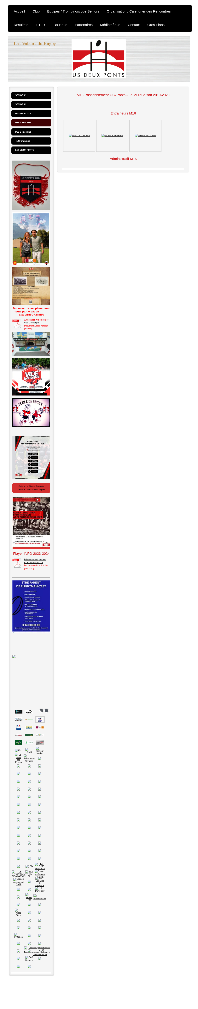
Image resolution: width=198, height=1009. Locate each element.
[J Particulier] (39, 889)
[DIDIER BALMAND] (145, 135)
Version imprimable (27, 985)
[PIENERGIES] (39, 897)
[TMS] (29, 866)
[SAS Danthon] (29, 958)
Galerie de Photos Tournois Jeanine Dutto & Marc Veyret (31, 487)
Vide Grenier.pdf (31, 322)
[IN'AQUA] (18, 935)
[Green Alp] (29, 897)
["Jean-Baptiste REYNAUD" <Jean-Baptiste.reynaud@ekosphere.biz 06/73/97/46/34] (39, 951)
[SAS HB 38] (29, 873)
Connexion (182, 985)
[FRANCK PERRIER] (112, 135)
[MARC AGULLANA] (79, 135)
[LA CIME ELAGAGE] (40, 866)
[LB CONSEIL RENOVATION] (19, 873)
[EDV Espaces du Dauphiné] (39, 882)
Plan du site (54, 985)
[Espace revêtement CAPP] (40, 874)
